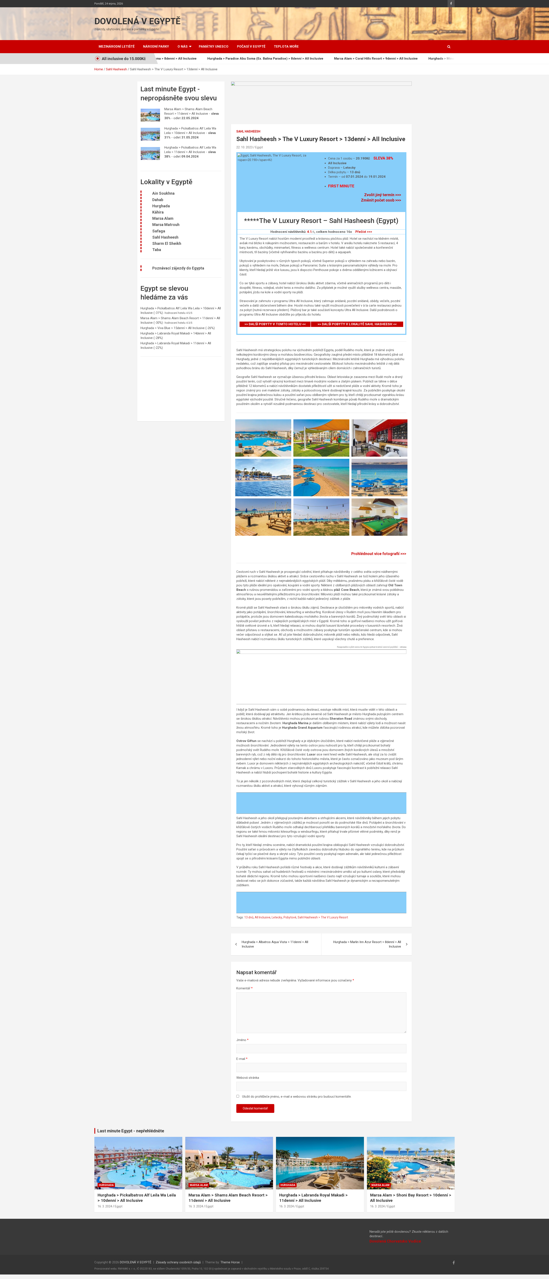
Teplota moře (286, 46)
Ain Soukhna (163, 193)
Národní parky (156, 46)
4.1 (309, 232)
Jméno (242, 1040)
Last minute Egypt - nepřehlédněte (130, 1130)
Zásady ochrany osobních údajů (178, 1262)
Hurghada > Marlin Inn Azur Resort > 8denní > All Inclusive (367, 944)
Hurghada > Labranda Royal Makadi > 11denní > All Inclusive (313, 1198)
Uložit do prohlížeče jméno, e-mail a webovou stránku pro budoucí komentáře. (296, 1096)
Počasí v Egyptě (251, 46)
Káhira (158, 212)
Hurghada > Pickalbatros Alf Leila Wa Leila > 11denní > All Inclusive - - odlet (190, 152)
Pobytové (290, 917)
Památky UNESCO (213, 46)
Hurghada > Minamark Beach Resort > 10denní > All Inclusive (427, 58)
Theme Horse (230, 1262)
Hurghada (161, 206)
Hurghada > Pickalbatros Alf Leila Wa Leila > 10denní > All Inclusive (137, 1198)
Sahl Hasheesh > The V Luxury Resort (323, 917)
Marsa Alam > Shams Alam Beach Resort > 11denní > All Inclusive (228, 1198)
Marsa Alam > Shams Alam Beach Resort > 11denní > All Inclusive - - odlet (191, 113)
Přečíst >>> (363, 232)
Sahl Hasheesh (248, 131)
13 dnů (248, 917)
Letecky (277, 917)
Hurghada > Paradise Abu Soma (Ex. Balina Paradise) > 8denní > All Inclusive (218, 58)
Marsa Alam (162, 218)
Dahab (157, 199)
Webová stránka (247, 1078)
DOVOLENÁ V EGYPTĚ (137, 21)
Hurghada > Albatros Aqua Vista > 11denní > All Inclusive (275, 944)
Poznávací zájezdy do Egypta (178, 268)
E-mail (241, 1059)
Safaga (158, 231)
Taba (156, 249)
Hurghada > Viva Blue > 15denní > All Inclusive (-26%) (177, 328)
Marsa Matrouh (165, 224)
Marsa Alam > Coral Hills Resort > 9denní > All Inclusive (328, 58)
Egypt (259, 147)
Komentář (244, 988)
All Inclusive (262, 917)
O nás (183, 46)
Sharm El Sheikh (166, 243)
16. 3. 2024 (105, 1206)
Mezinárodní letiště (116, 46)
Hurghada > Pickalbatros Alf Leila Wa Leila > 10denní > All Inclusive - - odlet (190, 132)
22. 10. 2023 (244, 147)
